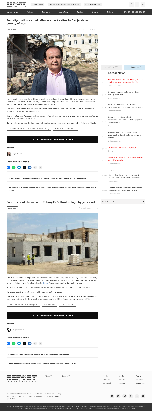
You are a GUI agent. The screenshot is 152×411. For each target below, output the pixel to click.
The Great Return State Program (23, 304)
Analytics (140, 380)
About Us (48, 376)
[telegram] (133, 12)
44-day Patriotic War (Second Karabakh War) (28, 128)
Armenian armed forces (65, 128)
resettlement (49, 304)
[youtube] (144, 12)
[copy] (40, 167)
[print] (35, 167)
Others (110, 12)
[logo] (16, 4)
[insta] (129, 12)
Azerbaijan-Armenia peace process (64, 4)
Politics (105, 376)
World (138, 376)
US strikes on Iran (92, 4)
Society (122, 376)
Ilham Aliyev (37, 4)
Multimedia (140, 383)
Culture (122, 383)
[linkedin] (140, 12)
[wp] (13, 167)
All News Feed (108, 201)
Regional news (18, 330)
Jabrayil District (67, 304)
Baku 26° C (136, 67)
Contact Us (66, 376)
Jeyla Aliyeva (17, 154)
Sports (122, 380)
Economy (106, 380)
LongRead (106, 383)
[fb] (125, 12)
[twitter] (136, 12)
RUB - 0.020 (113, 67)
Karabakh (12, 30)
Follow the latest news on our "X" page (55, 139)
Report (46, 283)
